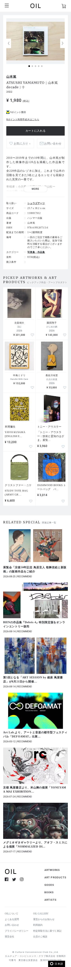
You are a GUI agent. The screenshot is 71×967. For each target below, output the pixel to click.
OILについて (11, 913)
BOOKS (49, 892)
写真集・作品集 (36, 252)
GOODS (49, 884)
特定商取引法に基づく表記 (47, 931)
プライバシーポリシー (16, 931)
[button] (62, 43)
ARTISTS (50, 899)
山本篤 (11, 76)
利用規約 (38, 925)
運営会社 (9, 936)
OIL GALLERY (41, 913)
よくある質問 (12, 919)
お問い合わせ (12, 925)
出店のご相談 (40, 936)
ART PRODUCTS (55, 877)
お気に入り (22, 143)
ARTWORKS (52, 869)
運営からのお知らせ (43, 919)
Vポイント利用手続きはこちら (22, 119)
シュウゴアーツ (36, 203)
